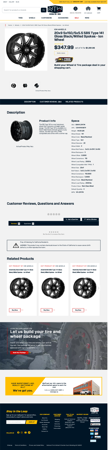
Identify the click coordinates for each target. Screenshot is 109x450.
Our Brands (44, 420)
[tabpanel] (22, 289)
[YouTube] (25, 433)
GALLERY (11, 2)
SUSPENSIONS (46, 18)
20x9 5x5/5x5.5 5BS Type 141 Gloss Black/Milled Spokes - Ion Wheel (21, 271)
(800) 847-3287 (70, 422)
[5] (7, 288)
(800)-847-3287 (56, 390)
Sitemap (9, 445)
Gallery (45, 429)
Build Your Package (19, 352)
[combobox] (24, 10)
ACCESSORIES (63, 18)
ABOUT (5, 2)
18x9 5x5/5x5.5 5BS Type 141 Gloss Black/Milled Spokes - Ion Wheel (84, 271)
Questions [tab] (27, 224)
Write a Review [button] (92, 219)
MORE (87, 18)
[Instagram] (22, 433)
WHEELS (32, 18)
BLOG (17, 2)
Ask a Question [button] (73, 219)
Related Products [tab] (74, 102)
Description (30, 102)
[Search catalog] (43, 10)
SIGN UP (32, 422)
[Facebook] (18, 433)
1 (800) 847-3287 (78, 1)
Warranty (57, 424)
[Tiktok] (29, 433)
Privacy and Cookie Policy (36, 445)
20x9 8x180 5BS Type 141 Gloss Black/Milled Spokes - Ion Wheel (51, 271)
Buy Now (15, 310)
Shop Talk (44, 427)
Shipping (57, 419)
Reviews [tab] (14, 224)
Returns (57, 421)
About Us (44, 418)
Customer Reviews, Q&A (51, 102)
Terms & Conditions (21, 445)
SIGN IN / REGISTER (75, 13)
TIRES (20, 18)
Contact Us (44, 431)
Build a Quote (61, 53)
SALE (77, 18)
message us (54, 392)
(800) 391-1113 (69, 427)
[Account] (75, 8)
